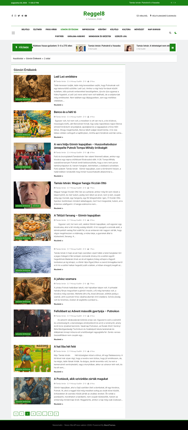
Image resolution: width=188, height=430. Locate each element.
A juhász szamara (65, 278)
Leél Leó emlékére (65, 76)
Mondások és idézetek (100, 36)
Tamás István (61, 81)
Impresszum (88, 29)
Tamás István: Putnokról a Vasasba (144, 3)
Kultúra (126, 29)
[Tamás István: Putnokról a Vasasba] (65, 49)
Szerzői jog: (121, 36)
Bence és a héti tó (65, 112)
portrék (59, 36)
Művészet (139, 29)
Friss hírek (51, 29)
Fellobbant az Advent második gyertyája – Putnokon (86, 311)
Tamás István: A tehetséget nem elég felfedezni (143, 46)
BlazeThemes (109, 425)
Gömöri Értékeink (69, 29)
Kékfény (102, 29)
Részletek (58, 105)
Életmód (37, 29)
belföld (26, 29)
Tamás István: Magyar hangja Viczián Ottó (80, 183)
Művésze (36, 206)
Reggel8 (94, 13)
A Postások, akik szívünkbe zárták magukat (81, 378)
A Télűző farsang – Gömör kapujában (77, 215)
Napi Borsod (154, 29)
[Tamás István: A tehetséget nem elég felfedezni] (113, 49)
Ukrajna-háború (76, 36)
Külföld (114, 29)
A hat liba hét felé (65, 346)
